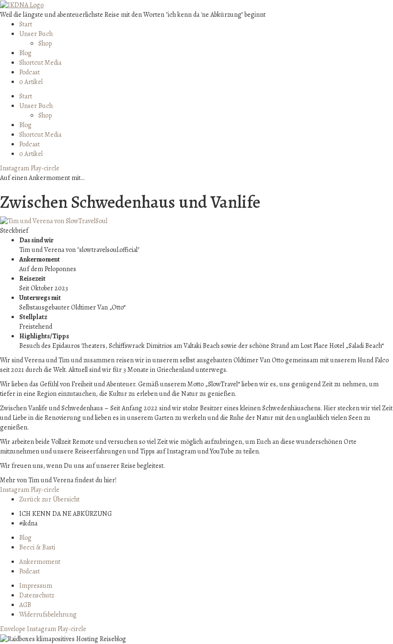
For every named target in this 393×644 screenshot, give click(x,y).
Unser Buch (36, 33)
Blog (25, 53)
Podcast (29, 72)
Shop (45, 43)
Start (25, 24)
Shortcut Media (40, 62)
